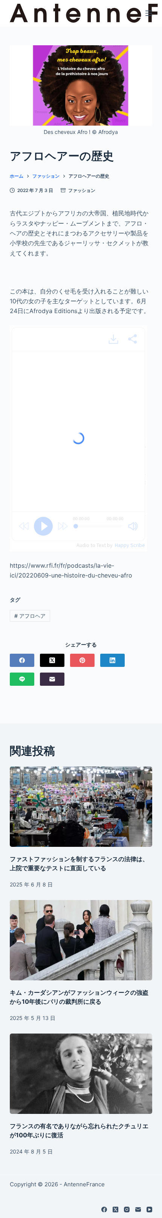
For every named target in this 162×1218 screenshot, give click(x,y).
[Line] (22, 679)
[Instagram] (127, 1209)
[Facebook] (22, 660)
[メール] (52, 679)
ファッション (81, 190)
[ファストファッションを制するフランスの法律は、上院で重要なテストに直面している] (81, 806)
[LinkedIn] (112, 660)
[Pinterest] (82, 660)
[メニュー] (148, 13)
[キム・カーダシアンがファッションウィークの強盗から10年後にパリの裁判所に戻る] (81, 940)
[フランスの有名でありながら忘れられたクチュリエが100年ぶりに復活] (81, 1074)
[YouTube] (149, 1209)
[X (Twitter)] (52, 660)
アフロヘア (30, 616)
